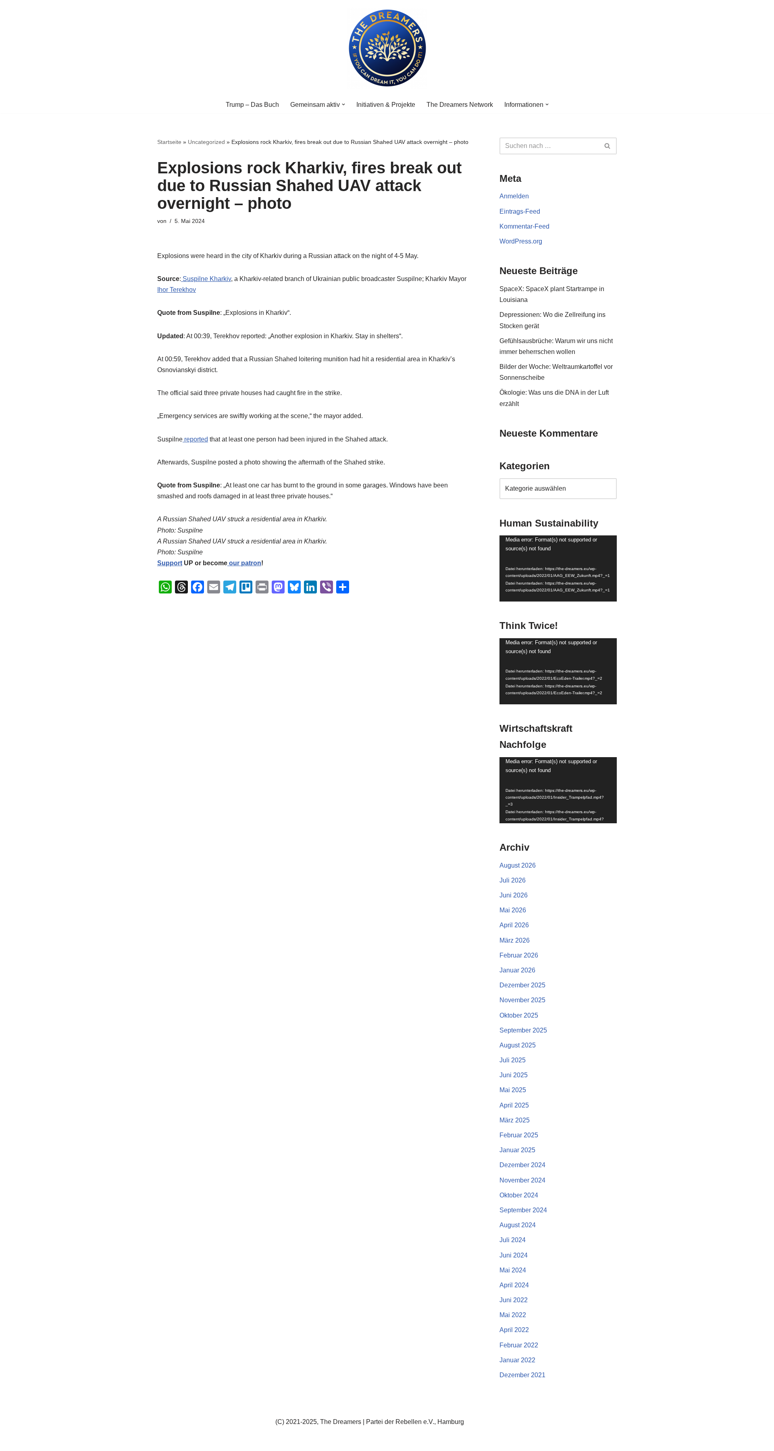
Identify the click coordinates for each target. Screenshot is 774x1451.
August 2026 (517, 865)
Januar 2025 (517, 1150)
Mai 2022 (512, 1315)
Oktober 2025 (518, 1015)
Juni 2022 (513, 1300)
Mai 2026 (512, 910)
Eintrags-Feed (519, 211)
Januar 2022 (517, 1360)
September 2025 (523, 1030)
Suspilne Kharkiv (206, 278)
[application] (558, 568)
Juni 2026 (513, 895)
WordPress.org (520, 241)
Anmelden (514, 196)
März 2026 (514, 940)
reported (195, 439)
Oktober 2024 (518, 1195)
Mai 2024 (512, 1270)
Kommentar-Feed (524, 226)
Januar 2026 (517, 970)
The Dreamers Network (460, 104)
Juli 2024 (512, 1240)
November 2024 (522, 1180)
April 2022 (514, 1329)
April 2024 (514, 1285)
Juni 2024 (513, 1255)
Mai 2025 (512, 1090)
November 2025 (522, 1000)
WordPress (238, 1440)
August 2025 (517, 1045)
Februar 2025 (518, 1135)
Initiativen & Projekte (385, 104)
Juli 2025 (512, 1060)
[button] (343, 104)
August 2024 (517, 1225)
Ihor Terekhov (176, 289)
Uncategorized (206, 142)
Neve (165, 1440)
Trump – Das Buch (252, 104)
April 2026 (514, 925)
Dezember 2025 (522, 985)
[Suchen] (608, 145)
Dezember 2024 (522, 1165)
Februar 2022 (518, 1345)
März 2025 (514, 1120)
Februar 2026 (518, 955)
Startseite (169, 142)
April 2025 (514, 1105)
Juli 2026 (512, 880)
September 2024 (523, 1210)
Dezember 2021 (522, 1375)
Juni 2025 (513, 1075)
